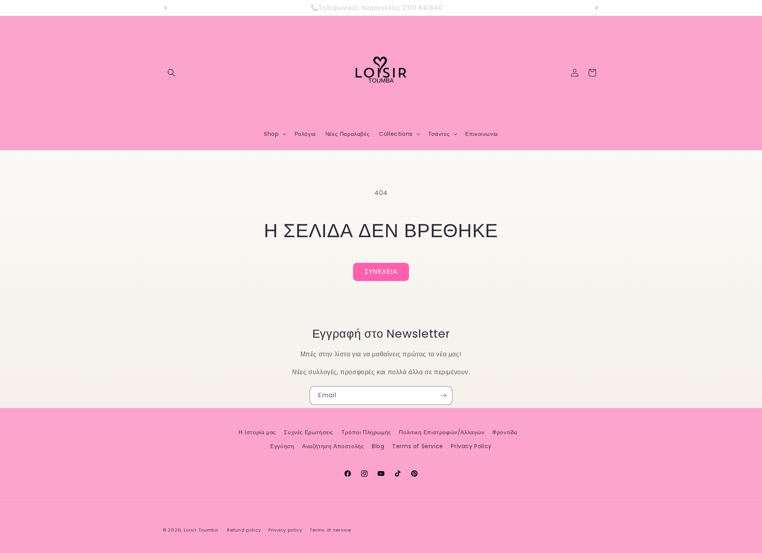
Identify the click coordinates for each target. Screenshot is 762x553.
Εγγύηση (282, 446)
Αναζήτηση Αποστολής (333, 446)
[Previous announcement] (165, 7)
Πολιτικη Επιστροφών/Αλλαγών (441, 432)
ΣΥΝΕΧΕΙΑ (381, 271)
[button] (171, 72)
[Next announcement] (596, 7)
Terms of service (330, 530)
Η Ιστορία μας (257, 432)
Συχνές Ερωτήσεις (308, 432)
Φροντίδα (505, 432)
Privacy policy (285, 530)
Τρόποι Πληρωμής (366, 432)
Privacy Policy (471, 446)
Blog (378, 446)
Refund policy (244, 530)
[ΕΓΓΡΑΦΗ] (443, 395)
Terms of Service (417, 446)
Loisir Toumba (201, 530)
